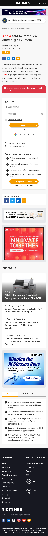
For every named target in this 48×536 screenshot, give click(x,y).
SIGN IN (24, 125)
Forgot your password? (15, 146)
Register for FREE (24, 181)
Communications (23, 29)
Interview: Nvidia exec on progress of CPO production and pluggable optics (25, 429)
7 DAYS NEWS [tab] (26, 394)
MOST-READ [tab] (10, 394)
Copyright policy (8, 483)
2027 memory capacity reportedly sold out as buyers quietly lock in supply (25, 413)
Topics (28, 471)
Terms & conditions (9, 475)
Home (4, 29)
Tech (12, 29)
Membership (6, 471)
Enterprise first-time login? (17, 143)
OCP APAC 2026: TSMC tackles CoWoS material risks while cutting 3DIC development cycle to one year (24, 437)
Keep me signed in (15, 120)
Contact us (6, 486)
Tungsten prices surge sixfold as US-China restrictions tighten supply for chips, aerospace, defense (25, 421)
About (4, 463)
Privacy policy (7, 479)
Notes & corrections (9, 490)
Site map (5, 494)
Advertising (6, 467)
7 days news (30, 467)
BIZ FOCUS (9, 268)
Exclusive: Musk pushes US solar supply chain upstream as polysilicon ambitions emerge (24, 405)
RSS (27, 475)
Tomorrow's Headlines (34, 463)
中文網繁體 (6, 498)
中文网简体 (6, 502)
